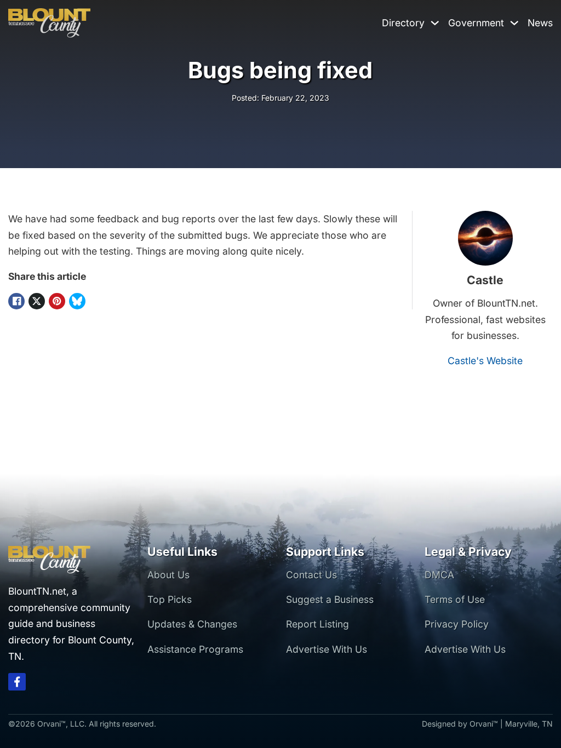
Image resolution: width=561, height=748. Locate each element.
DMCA (439, 574)
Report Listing (317, 624)
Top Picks (169, 599)
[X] (36, 301)
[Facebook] (16, 301)
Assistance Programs (195, 649)
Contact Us (311, 574)
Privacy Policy (457, 624)
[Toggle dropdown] (435, 23)
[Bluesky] (77, 301)
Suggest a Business (330, 599)
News (540, 22)
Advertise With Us (326, 649)
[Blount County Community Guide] (49, 23)
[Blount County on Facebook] (17, 684)
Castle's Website (485, 360)
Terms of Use (455, 599)
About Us (168, 574)
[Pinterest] (57, 301)
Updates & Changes (192, 624)
